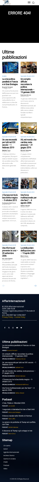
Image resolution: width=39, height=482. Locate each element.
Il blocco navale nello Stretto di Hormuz (17, 416)
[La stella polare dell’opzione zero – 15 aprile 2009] (29, 236)
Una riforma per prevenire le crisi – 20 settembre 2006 (10, 252)
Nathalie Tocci (6, 150)
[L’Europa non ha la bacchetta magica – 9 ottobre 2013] (10, 183)
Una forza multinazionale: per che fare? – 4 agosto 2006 (29, 199)
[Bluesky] (21, 327)
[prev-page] (4, 285)
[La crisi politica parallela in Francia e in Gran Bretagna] (10, 67)
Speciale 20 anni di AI (27, 76)
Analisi (4, 76)
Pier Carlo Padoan (7, 258)
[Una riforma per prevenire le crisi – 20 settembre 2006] (10, 236)
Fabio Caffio (11, 419)
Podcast (5, 406)
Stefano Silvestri (25, 205)
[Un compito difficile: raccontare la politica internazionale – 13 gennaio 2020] (29, 67)
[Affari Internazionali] (12, 2)
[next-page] (35, 285)
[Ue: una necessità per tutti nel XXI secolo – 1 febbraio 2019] (10, 128)
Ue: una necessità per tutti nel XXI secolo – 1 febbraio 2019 (9, 143)
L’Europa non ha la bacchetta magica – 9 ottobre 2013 (9, 198)
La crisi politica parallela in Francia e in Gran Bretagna (10, 82)
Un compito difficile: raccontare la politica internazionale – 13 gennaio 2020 (17, 355)
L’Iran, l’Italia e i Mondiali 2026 (13, 403)
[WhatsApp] (13, 327)
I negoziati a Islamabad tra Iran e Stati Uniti (18, 409)
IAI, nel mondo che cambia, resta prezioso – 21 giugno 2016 (28, 143)
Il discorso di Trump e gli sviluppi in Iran (17, 431)
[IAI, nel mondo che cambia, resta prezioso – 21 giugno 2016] (29, 128)
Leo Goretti (11, 406)
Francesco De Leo (26, 95)
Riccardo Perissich (7, 87)
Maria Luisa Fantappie (14, 412)
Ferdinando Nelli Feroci (9, 203)
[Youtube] (17, 327)
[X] (8, 327)
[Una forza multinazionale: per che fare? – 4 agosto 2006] (29, 183)
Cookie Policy (20, 317)
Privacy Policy (7, 317)
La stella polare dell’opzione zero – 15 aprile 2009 (28, 250)
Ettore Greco (24, 256)
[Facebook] (4, 327)
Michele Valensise (26, 150)
